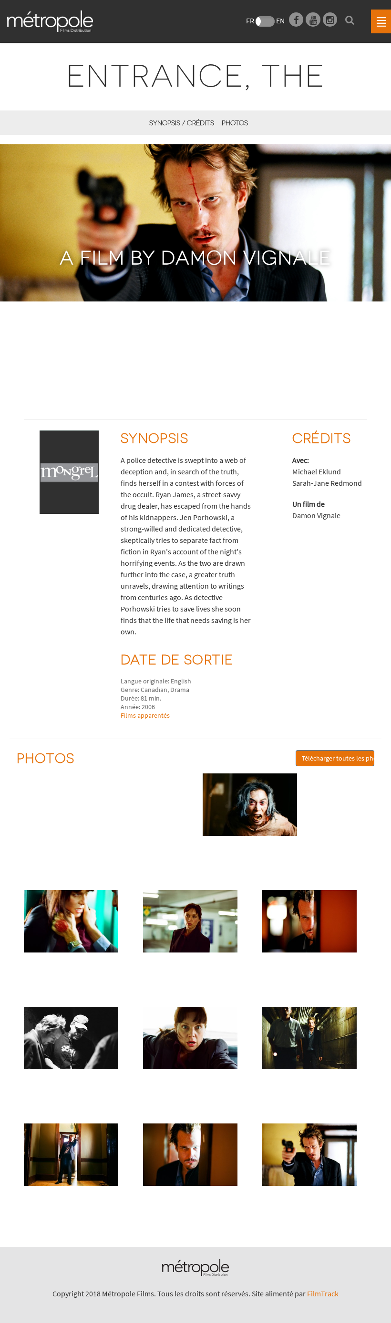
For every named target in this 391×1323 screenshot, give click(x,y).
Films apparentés (145, 715)
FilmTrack (323, 1293)
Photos (235, 123)
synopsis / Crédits (181, 123)
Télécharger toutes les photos (338, 758)
